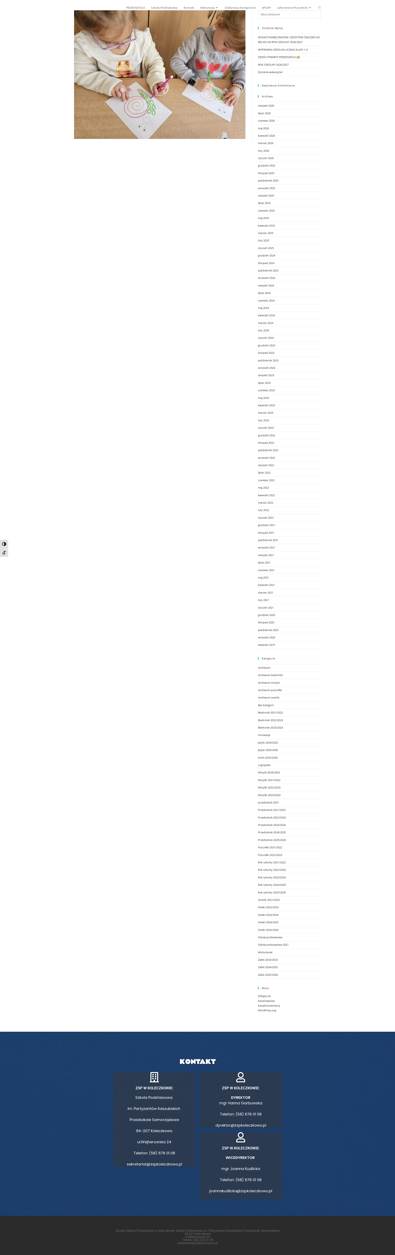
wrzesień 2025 (266, 188)
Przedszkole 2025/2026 (272, 840)
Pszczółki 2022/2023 (270, 855)
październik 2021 (268, 540)
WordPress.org (267, 1010)
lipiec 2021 (264, 562)
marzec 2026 (265, 143)
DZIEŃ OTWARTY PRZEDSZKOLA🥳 (279, 57)
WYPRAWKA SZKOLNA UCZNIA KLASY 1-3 (283, 49)
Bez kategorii (266, 705)
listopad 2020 (266, 622)
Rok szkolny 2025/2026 (272, 892)
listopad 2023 (266, 353)
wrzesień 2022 (266, 458)
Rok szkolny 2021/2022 (272, 862)
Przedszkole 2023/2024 (272, 825)
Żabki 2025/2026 (268, 975)
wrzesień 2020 (266, 637)
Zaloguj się (264, 996)
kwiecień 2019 (266, 645)
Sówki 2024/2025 (268, 922)
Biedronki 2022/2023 (270, 720)
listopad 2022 (266, 443)
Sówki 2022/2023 (268, 907)
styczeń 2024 (266, 338)
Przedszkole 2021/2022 (272, 810)
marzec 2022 (265, 502)
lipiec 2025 (264, 203)
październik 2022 (268, 450)
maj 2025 (263, 218)
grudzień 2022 (266, 435)
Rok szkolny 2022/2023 (272, 870)
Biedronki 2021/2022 (270, 712)
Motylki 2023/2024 (269, 795)
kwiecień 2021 (266, 585)
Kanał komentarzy (269, 1005)
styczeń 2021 (266, 607)
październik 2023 (268, 360)
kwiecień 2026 (266, 135)
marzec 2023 (265, 412)
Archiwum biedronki (270, 675)
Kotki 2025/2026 (268, 757)
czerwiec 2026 (266, 120)
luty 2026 (263, 151)
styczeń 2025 (266, 248)
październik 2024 (268, 270)
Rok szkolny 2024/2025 (272, 885)
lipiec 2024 (264, 293)
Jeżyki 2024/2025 (268, 742)
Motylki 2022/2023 (269, 787)
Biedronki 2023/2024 (270, 727)
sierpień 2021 (266, 555)
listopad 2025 (266, 173)
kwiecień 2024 (266, 315)
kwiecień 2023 (266, 405)
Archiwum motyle (269, 683)
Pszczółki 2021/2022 (270, 847)
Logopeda (264, 765)
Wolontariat (265, 952)
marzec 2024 (265, 323)
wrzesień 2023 (266, 368)
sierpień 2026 (266, 105)
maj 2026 (263, 128)
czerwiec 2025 (266, 210)
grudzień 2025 (266, 165)
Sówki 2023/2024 (268, 915)
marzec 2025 (265, 233)
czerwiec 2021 (266, 570)
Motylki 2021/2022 (269, 780)
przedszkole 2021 (268, 802)
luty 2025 (263, 240)
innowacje (264, 735)
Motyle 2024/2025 (269, 772)
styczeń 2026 (266, 158)
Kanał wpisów (266, 1001)
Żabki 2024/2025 (268, 967)
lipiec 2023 (264, 383)
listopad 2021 (266, 532)
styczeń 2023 (266, 428)
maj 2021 (263, 577)
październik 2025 (268, 180)
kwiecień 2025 (266, 225)
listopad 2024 (266, 263)
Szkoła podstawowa (270, 937)
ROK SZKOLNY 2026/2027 (273, 64)
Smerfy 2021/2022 (269, 900)
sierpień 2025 (266, 195)
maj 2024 (263, 308)
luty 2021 (263, 600)
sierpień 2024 (266, 285)
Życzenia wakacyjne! (270, 72)
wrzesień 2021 (266, 547)
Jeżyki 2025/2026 (268, 750)
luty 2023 (263, 420)
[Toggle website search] (319, 7)
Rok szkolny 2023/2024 (272, 877)
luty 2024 (263, 330)
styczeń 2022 (266, 517)
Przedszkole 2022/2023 (272, 817)
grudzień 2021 (266, 525)
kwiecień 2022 (266, 495)
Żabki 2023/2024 (268, 960)
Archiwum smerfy (268, 697)
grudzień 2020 (266, 615)
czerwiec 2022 (266, 480)
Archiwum (264, 667)
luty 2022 (263, 510)
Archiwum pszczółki (270, 690)
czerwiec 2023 (266, 390)
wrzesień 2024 (266, 278)
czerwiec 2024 (266, 300)
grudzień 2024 (266, 255)
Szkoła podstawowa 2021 (273, 944)
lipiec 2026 (264, 113)
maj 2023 (263, 398)
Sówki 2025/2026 (268, 930)
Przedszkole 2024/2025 (272, 832)
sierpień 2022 (266, 465)
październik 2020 (268, 630)
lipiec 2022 (264, 472)
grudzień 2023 (266, 345)
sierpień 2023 (266, 375)
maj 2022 (263, 487)
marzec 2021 (265, 592)
